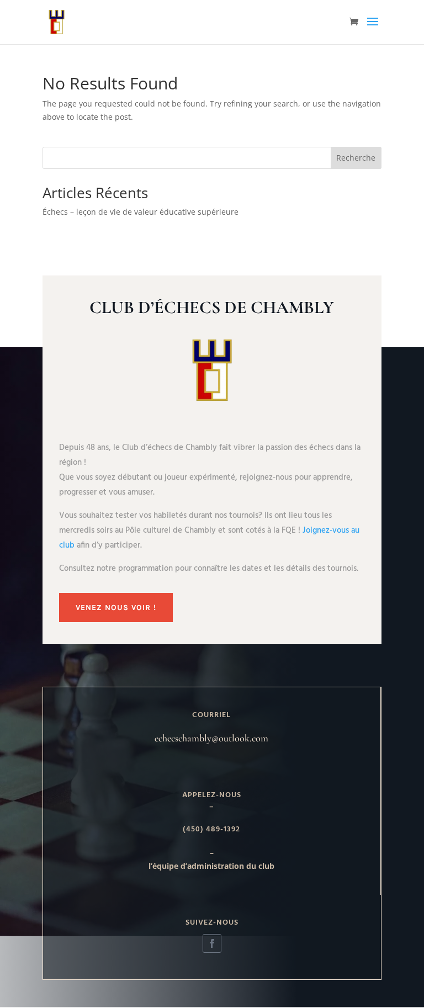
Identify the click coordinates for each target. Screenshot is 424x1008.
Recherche (355, 157)
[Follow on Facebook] (212, 943)
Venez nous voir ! (116, 607)
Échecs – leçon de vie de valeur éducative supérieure (141, 211)
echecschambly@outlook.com (211, 738)
